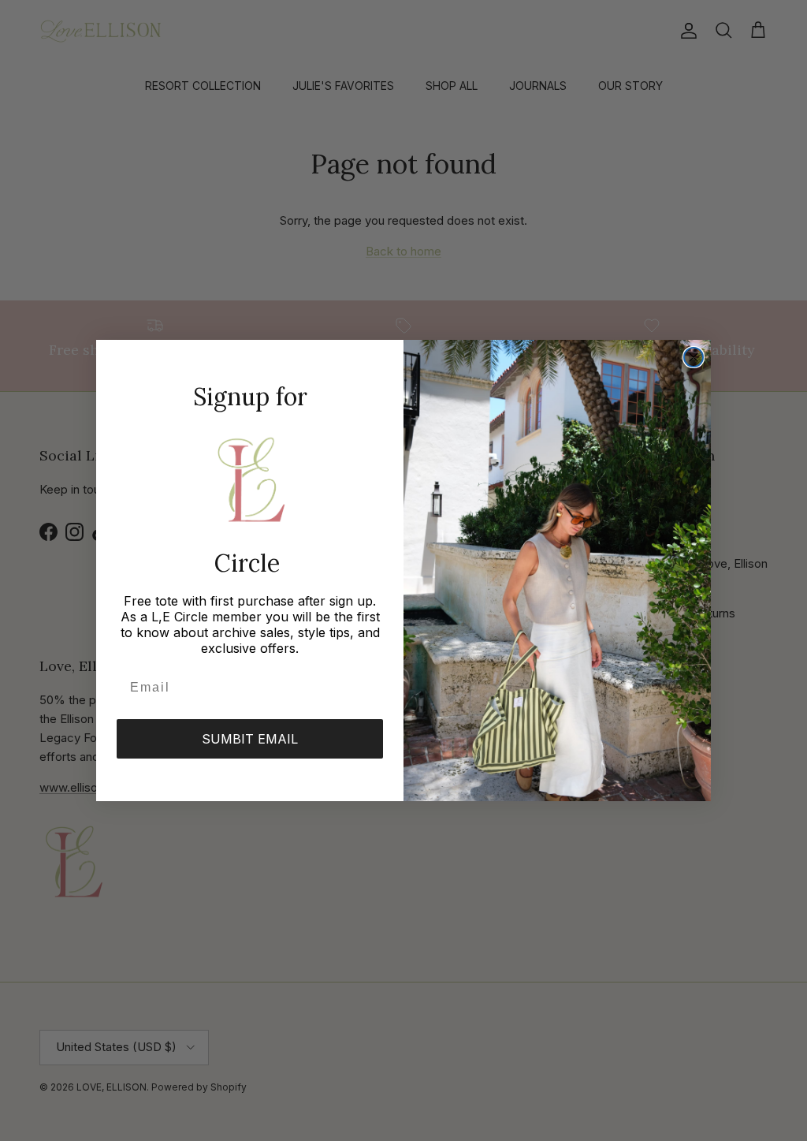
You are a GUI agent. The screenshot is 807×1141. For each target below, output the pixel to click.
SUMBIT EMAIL (250, 739)
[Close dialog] (693, 357)
